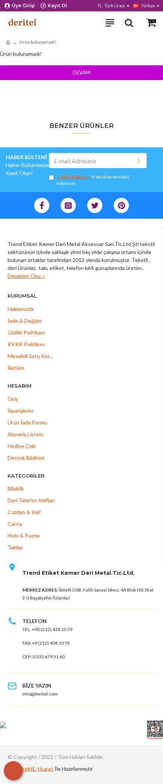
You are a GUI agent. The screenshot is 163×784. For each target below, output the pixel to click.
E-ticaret (43, 768)
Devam (81, 72)
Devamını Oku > (26, 276)
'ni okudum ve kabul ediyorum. (92, 180)
